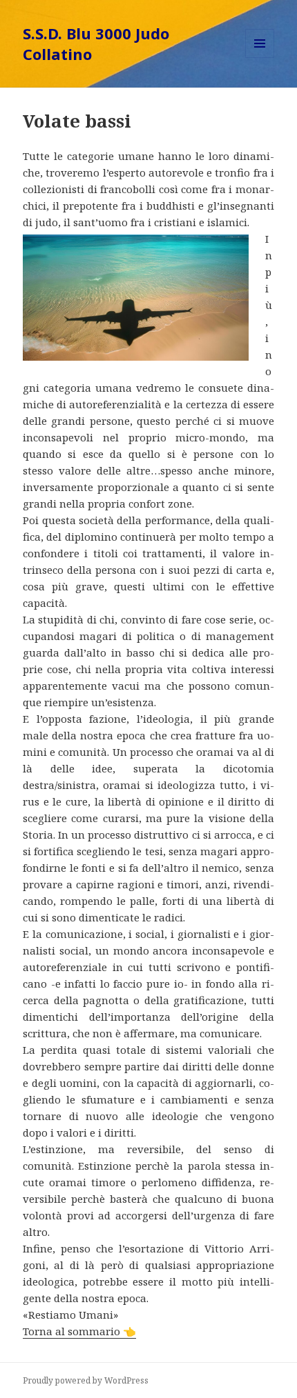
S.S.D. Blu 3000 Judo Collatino (96, 43)
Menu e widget (260, 57)
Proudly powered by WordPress (85, 1380)
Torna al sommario (79, 1331)
